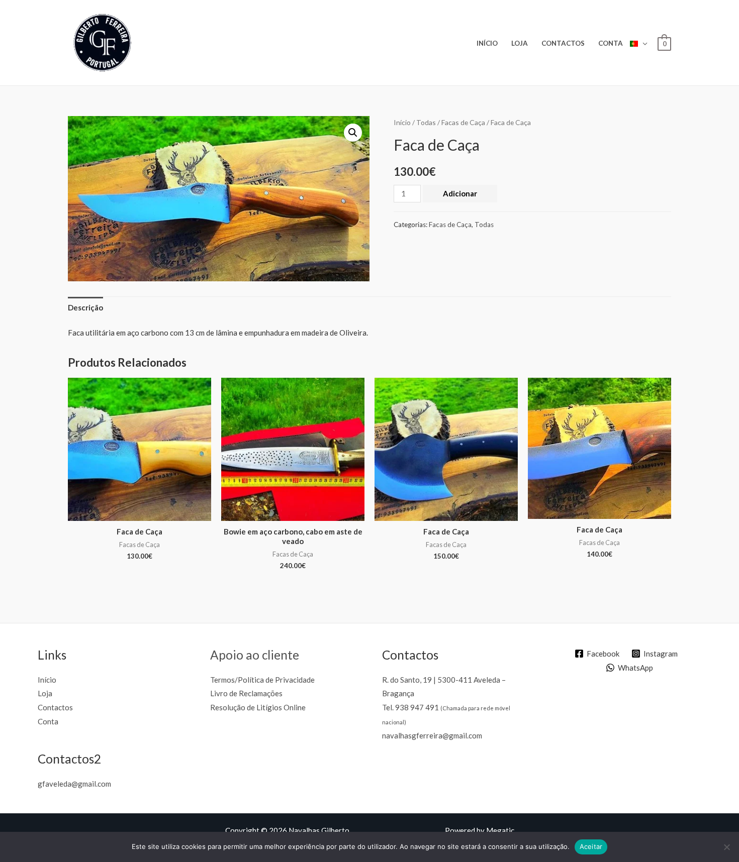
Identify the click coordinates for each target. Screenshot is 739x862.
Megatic (500, 830)
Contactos (563, 43)
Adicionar (460, 193)
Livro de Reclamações (246, 693)
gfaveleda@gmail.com (74, 783)
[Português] (639, 42)
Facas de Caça (463, 122)
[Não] (726, 847)
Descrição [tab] (85, 307)
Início (487, 43)
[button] (353, 133)
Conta (610, 43)
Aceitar (591, 846)
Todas (426, 122)
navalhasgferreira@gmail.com (432, 735)
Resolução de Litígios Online (258, 707)
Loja (519, 43)
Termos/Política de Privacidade (262, 679)
